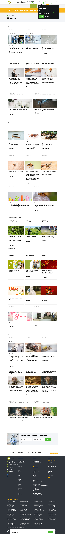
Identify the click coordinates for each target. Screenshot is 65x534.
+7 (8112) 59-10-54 (36, 509)
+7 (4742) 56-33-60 (22, 509)
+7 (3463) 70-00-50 (22, 515)
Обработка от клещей (21, 462)
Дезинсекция (20, 457)
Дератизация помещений (37, 462)
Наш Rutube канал (11, 476)
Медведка (20, 485)
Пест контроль (50, 462)
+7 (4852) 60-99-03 (50, 518)
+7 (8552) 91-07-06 (22, 514)
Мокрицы (19, 471)
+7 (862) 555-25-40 (36, 518)
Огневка (19, 467)
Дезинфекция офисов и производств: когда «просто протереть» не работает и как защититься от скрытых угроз (49, 32)
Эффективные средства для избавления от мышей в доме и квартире (49, 372)
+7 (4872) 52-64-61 (50, 504)
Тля (19, 480)
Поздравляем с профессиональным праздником (32, 282)
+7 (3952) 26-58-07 (9, 515)
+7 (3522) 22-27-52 (22, 506)
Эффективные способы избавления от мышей (48, 339)
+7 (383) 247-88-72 (22, 523)
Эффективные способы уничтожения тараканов (32, 157)
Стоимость (50, 467)
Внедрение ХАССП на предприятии (48, 63)
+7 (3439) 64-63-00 (36, 505)
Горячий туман (35, 490)
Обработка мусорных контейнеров (38, 481)
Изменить (47, 16)
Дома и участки (50, 472)
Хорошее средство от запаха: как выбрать (16, 94)
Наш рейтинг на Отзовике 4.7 (31, 255)
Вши (19, 489)
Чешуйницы (20, 494)
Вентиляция (35, 476)
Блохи (19, 465)
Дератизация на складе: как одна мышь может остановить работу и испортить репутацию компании (32, 340)
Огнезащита (50, 457)
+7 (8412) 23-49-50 (36, 504)
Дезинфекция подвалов (36, 484)
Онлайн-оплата (50, 475)
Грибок (34, 472)
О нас (49, 476)
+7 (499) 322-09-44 (9, 524)
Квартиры (49, 470)
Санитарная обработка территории (38, 488)
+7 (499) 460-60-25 (22, 504)
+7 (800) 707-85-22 (22, 501)
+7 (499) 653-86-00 (9, 510)
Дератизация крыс (36, 461)
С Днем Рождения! (12, 255)
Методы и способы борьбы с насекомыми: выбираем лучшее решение (33, 127)
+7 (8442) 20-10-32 (9, 506)
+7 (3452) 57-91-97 (50, 505)
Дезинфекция (35, 466)
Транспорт (34, 475)
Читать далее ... (11, 58)
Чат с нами (10, 469)
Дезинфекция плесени (36, 471)
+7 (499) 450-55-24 (50, 519)
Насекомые (20, 474)
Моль (19, 470)
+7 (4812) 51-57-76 (32, 1)
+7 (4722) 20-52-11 (9, 504)
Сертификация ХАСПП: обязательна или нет (32, 64)
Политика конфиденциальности (11, 527)
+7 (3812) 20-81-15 (22, 524)
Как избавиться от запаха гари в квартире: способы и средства (44, 94)
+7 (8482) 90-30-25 (50, 501)
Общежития (50, 471)
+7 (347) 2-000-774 (50, 509)
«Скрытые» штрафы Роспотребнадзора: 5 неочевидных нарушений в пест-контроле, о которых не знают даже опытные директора (32, 32)
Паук (19, 493)
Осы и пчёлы (20, 466)
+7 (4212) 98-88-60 (50, 510)
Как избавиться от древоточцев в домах (49, 156)
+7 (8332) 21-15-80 (9, 523)
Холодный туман (35, 480)
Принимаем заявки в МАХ (43, 1)
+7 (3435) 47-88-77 (22, 519)
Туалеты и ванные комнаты (37, 493)
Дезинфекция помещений (52, 463)
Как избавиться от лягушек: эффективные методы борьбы (31, 372)
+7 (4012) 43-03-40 (9, 519)
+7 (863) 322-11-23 (36, 510)
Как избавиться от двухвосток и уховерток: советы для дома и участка (48, 127)
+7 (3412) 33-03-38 (9, 514)
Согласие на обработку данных (21, 527)
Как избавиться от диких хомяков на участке (41, 402)
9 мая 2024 (44, 255)
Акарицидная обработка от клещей (15, 156)
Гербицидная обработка (46, 221)
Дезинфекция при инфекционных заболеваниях (40, 485)
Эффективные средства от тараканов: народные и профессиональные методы (42, 188)
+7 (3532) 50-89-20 (36, 501)
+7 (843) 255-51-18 (9, 518)
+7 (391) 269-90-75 (22, 505)
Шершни (19, 484)
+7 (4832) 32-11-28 (9, 505)
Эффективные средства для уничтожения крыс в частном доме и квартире (15, 372)
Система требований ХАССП (14, 63)
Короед (19, 475)
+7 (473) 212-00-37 (9, 509)
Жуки (19, 490)
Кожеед (19, 479)
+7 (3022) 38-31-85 (50, 515)
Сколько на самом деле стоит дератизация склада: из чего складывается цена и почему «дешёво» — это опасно (15, 340)
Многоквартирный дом (36, 465)
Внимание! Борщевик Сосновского (15, 221)
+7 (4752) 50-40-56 (36, 523)
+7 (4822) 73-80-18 (36, 524)
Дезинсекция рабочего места (37, 494)
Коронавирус (35, 470)
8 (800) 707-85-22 (11, 467)
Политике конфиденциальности (25, 531)
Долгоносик (20, 476)
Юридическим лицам (51, 460)
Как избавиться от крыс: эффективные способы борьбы (18, 402)
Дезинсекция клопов (21, 461)
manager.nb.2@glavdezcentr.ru (13, 464)
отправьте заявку (51, 12)
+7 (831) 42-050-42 (22, 518)
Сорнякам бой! (28, 221)
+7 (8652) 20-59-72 (36, 519)
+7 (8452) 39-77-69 (36, 515)
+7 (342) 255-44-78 (36, 506)
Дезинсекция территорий (22, 488)
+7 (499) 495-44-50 (22, 510)
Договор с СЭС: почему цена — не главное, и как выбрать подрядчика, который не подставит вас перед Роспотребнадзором (15, 32)
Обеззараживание (36, 489)
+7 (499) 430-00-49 (9, 501)
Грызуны (34, 457)
